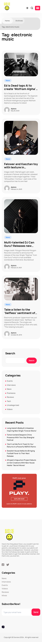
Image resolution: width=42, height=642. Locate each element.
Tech (9, 401)
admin (13, 109)
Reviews (10, 397)
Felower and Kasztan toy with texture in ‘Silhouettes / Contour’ (21, 165)
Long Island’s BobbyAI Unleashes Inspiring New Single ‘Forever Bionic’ (22, 429)
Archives (19, 20)
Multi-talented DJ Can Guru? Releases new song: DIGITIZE (19, 244)
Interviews (11, 385)
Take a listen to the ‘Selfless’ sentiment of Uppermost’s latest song (21, 311)
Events (10, 381)
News (8, 80)
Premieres (11, 393)
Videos (9, 409)
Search (10, 353)
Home (7, 20)
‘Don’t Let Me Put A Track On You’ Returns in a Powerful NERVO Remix (21, 445)
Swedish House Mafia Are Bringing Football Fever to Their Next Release (21, 453)
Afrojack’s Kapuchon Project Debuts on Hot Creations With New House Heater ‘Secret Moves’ (21, 463)
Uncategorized (13, 405)
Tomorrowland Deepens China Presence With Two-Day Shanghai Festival (20, 437)
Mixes (4, 595)
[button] (37, 8)
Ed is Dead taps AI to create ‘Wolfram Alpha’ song (20, 87)
